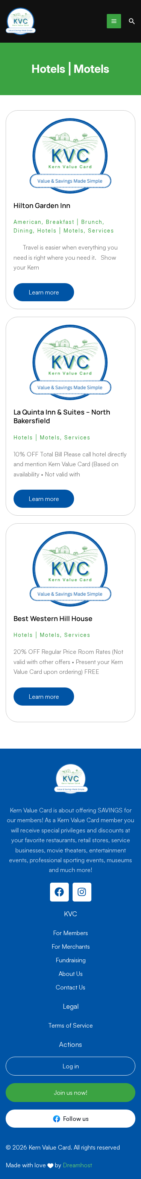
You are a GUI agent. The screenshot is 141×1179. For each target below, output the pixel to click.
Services (101, 230)
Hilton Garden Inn (42, 205)
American (28, 222)
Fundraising (71, 960)
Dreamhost (77, 1165)
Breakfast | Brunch (74, 222)
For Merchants (71, 946)
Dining (23, 230)
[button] (132, 21)
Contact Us (70, 987)
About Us (71, 973)
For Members (70, 933)
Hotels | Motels (60, 230)
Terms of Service (70, 1025)
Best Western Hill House (53, 618)
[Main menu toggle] (114, 21)
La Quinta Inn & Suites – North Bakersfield (62, 416)
